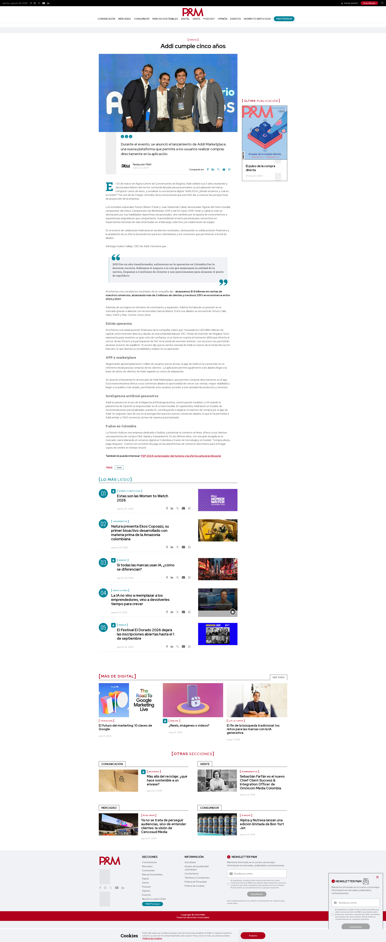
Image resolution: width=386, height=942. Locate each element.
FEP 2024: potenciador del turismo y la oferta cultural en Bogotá (181, 456)
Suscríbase (369, 3)
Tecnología (106, 721)
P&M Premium (284, 18)
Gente (196, 18)
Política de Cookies (152, 938)
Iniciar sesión (351, 3)
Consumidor (141, 18)
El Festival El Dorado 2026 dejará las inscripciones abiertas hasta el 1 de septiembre (145, 634)
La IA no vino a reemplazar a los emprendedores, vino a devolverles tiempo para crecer (140, 599)
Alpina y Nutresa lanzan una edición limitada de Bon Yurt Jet (262, 824)
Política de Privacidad (196, 881)
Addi (119, 467)
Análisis (174, 721)
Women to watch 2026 (257, 18)
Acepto (253, 935)
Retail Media (149, 815)
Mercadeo (124, 18)
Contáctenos (192, 873)
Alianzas (246, 815)
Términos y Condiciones (197, 877)
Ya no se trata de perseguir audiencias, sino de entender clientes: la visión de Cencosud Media (163, 826)
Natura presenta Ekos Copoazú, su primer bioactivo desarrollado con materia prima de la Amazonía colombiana (140, 532)
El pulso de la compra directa (260, 168)
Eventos (235, 18)
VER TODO (278, 677)
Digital (185, 18)
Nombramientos (249, 771)
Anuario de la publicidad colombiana (197, 868)
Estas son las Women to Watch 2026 (142, 498)
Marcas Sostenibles (165, 18)
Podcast (209, 18)
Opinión (222, 18)
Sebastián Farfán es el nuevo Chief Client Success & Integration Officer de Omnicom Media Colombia (262, 782)
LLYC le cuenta (235, 721)
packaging (154, 771)
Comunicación (106, 18)
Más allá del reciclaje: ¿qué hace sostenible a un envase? (167, 780)
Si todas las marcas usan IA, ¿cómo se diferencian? (145, 567)
